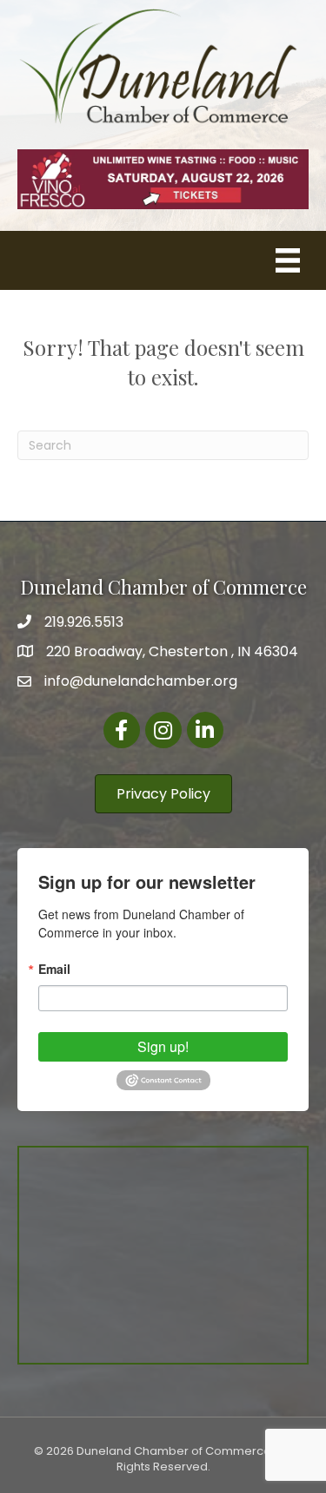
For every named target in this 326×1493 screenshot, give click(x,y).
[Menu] (287, 260)
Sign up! (163, 1046)
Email (54, 969)
